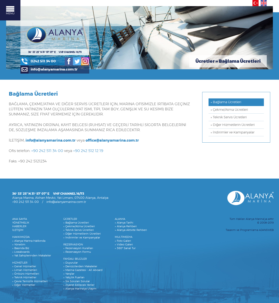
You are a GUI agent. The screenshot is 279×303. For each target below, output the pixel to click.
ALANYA (120, 219)
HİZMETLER (19, 263)
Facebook (69, 61)
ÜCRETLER (70, 219)
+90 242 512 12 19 (88, 151)
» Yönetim (18, 244)
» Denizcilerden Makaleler (80, 266)
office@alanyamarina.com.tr (112, 140)
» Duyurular (70, 263)
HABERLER (19, 226)
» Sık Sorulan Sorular (76, 281)
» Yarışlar (68, 274)
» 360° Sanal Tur (125, 248)
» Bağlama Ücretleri (226, 102)
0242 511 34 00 (43, 61)
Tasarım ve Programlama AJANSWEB (250, 230)
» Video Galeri (124, 244)
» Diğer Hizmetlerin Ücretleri (233, 124)
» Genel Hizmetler (24, 266)
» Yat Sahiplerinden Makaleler (31, 255)
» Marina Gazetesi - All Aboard (83, 270)
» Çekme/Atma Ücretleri (229, 109)
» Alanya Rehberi (126, 226)
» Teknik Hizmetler (24, 277)
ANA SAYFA (19, 219)
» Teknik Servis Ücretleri (229, 117)
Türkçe (255, 3)
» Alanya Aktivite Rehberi (131, 230)
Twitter (77, 61)
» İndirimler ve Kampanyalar (232, 132)
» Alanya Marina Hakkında (28, 241)
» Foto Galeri (123, 241)
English (264, 3)
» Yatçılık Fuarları (73, 277)
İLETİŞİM (17, 230)
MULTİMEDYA (123, 237)
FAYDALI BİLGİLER (75, 259)
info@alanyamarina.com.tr (54, 69)
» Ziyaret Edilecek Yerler (78, 285)
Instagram (85, 61)
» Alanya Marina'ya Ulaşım (79, 288)
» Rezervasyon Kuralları (78, 248)
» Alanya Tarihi (124, 222)
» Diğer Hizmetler (23, 285)
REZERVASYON (73, 244)
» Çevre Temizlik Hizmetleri (30, 281)
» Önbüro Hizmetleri (25, 274)
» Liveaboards (21, 252)
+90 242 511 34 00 (47, 151)
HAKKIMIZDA (21, 237)
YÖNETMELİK (20, 222)
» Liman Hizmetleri (24, 270)
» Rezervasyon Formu (77, 252)
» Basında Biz (20, 248)
